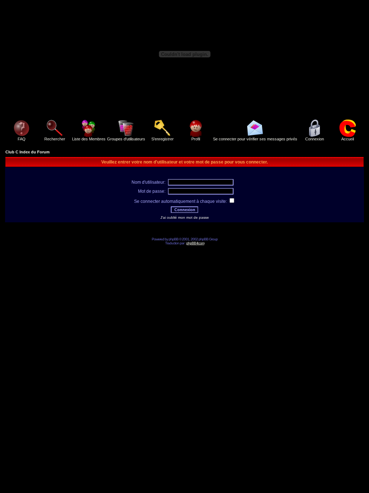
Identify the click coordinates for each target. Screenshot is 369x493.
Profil (195, 139)
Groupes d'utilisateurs (126, 139)
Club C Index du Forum (27, 152)
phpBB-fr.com (195, 243)
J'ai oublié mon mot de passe (184, 217)
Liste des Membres (89, 139)
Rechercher (54, 139)
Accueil (347, 139)
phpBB (173, 239)
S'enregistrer (162, 139)
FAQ (22, 139)
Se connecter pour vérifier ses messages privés (255, 139)
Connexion (314, 139)
